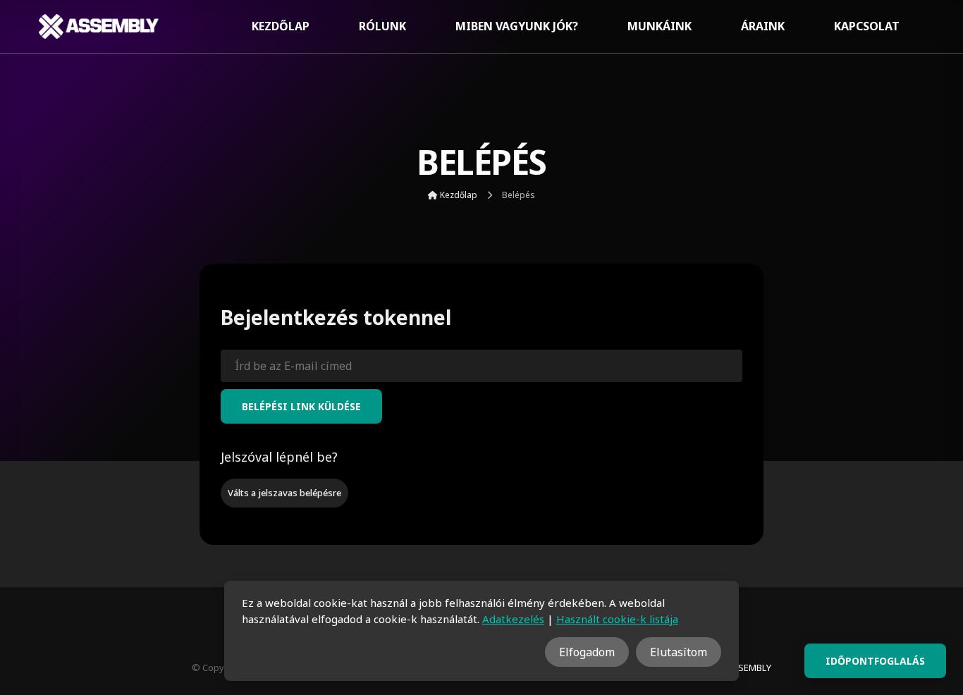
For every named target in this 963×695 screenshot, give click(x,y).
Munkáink (659, 26)
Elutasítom (678, 652)
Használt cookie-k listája (617, 619)
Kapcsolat (867, 26)
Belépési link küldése (301, 406)
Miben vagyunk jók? (516, 26)
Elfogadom (587, 652)
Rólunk (382, 26)
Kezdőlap (280, 26)
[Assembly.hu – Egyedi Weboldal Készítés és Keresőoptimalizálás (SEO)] (99, 26)
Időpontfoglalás (875, 661)
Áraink (763, 26)
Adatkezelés (513, 619)
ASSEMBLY (749, 667)
